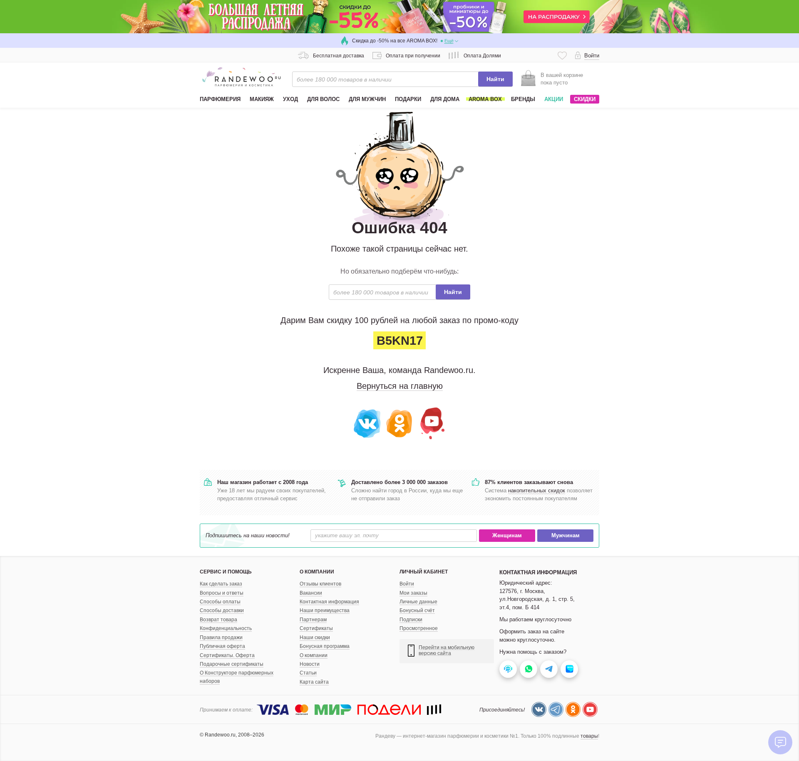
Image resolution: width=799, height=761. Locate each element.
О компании (314, 655)
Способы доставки (222, 610)
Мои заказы (413, 593)
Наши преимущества (325, 610)
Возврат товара (218, 620)
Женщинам (507, 535)
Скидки (585, 99)
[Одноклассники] (400, 422)
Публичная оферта (222, 646)
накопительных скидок (536, 490)
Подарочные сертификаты (231, 664)
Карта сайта (314, 682)
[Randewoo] (241, 77)
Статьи (308, 673)
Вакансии (311, 593)
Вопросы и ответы (221, 593)
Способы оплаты (220, 602)
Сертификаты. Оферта (227, 655)
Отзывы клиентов (320, 584)
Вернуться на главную (400, 385)
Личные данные (418, 602)
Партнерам (313, 620)
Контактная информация (329, 602)
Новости (310, 664)
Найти (495, 79)
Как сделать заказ (221, 584)
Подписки (411, 620)
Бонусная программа (325, 646)
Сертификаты (316, 628)
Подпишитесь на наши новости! (248, 535)
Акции (553, 99)
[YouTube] (431, 422)
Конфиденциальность (226, 628)
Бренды (523, 99)
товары (589, 736)
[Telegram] (555, 709)
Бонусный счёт (417, 610)
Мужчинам (565, 535)
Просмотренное (419, 628)
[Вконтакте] (368, 422)
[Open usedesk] (508, 669)
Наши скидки (315, 637)
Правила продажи (221, 637)
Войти (407, 584)
